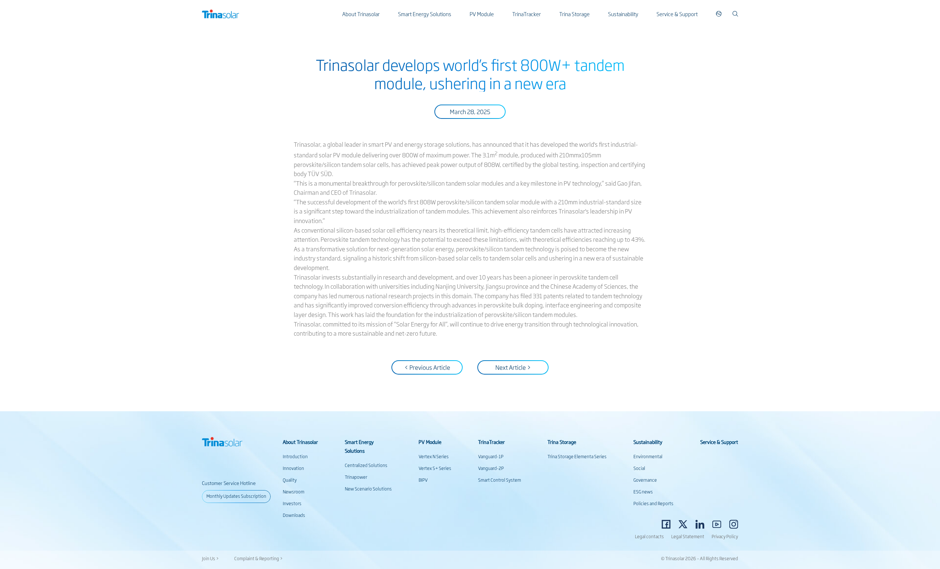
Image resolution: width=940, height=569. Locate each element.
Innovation (293, 468)
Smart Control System (499, 480)
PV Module (482, 14)
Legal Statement (687, 536)
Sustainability (623, 14)
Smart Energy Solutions (424, 14)
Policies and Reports (653, 503)
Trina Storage (574, 14)
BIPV (423, 480)
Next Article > (513, 367)
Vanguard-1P (490, 456)
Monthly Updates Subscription (236, 496)
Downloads (294, 515)
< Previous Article (427, 367)
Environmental (647, 456)
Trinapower (356, 477)
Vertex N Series (434, 456)
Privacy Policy (725, 536)
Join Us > (210, 558)
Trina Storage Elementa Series (577, 456)
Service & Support (677, 14)
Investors (292, 503)
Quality (290, 480)
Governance (645, 480)
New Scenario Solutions (368, 488)
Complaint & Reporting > (258, 558)
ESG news (643, 491)
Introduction (295, 456)
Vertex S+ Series (435, 468)
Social (639, 468)
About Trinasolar (361, 14)
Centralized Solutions (366, 465)
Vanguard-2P (491, 468)
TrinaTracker (526, 14)
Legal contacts (649, 536)
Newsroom (293, 491)
